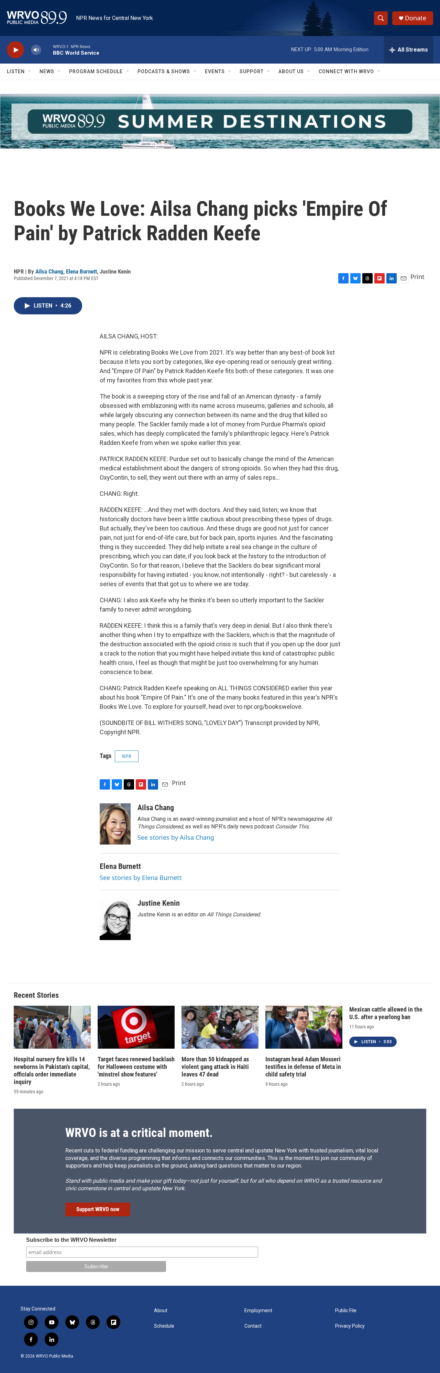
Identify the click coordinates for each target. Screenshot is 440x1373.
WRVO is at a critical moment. (139, 1133)
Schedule (164, 1326)
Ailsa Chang (49, 271)
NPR (126, 756)
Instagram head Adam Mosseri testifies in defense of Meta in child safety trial (303, 1067)
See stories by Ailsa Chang (176, 837)
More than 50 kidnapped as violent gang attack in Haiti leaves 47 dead (215, 1067)
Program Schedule (96, 71)
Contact (253, 1326)
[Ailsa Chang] (115, 824)
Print (417, 276)
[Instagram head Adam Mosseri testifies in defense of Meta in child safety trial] (303, 1027)
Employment (258, 1310)
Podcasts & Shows (164, 71)
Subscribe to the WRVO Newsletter (71, 1240)
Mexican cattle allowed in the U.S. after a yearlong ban (385, 1013)
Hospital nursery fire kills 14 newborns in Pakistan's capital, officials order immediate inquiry (52, 1070)
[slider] (47, 49)
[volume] (36, 50)
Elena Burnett (81, 271)
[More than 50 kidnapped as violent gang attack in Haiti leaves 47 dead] (220, 1027)
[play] (15, 50)
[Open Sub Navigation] (30, 71)
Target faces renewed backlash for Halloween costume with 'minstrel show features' (136, 1067)
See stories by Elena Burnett (141, 877)
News (47, 71)
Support (252, 71)
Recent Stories (36, 995)
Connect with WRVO (346, 71)
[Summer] (220, 121)
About (160, 1310)
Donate (415, 18)
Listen (16, 71)
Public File (345, 1310)
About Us (291, 71)
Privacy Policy (350, 1326)
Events (215, 71)
